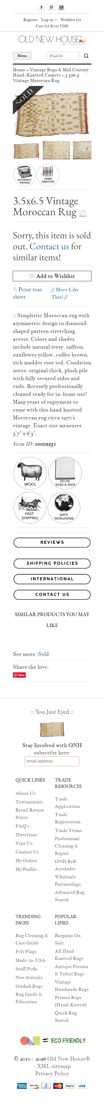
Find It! (56, 55)
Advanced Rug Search (69, 896)
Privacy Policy (52, 1073)
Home (19, 70)
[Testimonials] (52, 547)
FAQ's (22, 826)
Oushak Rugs (28, 986)
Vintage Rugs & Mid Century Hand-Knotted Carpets (51, 72)
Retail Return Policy (29, 813)
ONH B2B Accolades (65, 865)
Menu (22, 55)
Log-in (47, 19)
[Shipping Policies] (52, 564)
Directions (26, 835)
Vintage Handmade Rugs (72, 985)
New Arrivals (28, 977)
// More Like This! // (65, 293)
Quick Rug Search (66, 1016)
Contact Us (27, 852)
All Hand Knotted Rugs (69, 954)
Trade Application (67, 802)
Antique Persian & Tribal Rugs (71, 970)
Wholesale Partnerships (68, 880)
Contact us (49, 246)
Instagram (61, 7)
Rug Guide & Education (28, 998)
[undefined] (52, 112)
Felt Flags (25, 951)
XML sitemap (54, 1066)
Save (21, 675)
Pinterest (51, 7)
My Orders (26, 860)
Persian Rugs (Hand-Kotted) (71, 1001)
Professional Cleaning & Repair (67, 846)
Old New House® (68, 1058)
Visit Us (24, 843)
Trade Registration (67, 818)
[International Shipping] (52, 580)
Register (30, 19)
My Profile (26, 869)
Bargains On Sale (67, 939)
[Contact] (52, 595)
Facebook (41, 7)
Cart (52, 26)
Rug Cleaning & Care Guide (31, 939)
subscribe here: (52, 752)
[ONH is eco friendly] (52, 1046)
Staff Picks (26, 969)
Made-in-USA (30, 960)
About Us (25, 793)
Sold (43, 654)
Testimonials (29, 802)
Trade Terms (68, 830)
